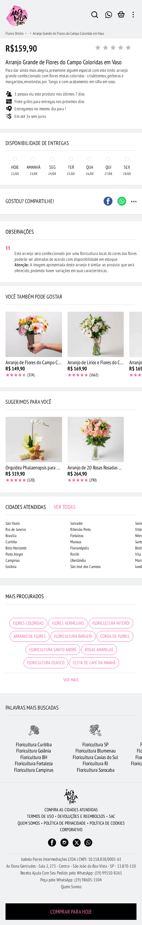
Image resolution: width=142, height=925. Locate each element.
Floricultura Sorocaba (95, 770)
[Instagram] (64, 846)
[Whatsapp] (88, 846)
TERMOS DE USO (40, 816)
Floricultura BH (33, 757)
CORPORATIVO (71, 830)
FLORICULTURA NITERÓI (111, 623)
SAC (112, 816)
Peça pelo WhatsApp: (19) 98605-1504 (71, 880)
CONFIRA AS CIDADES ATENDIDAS (71, 810)
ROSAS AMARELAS (99, 650)
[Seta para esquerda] (7, 129)
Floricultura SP (95, 744)
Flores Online (15, 33)
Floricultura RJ (95, 763)
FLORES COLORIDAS (28, 623)
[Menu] (133, 15)
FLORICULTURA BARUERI (73, 636)
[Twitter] (77, 843)
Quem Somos (71, 887)
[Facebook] (52, 846)
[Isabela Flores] (71, 796)
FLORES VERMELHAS (68, 623)
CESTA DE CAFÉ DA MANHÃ (94, 663)
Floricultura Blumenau (95, 750)
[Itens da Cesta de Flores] (121, 16)
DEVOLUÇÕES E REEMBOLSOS (81, 816)
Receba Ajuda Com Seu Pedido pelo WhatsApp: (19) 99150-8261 (71, 873)
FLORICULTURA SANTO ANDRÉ (53, 650)
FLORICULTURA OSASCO (45, 663)
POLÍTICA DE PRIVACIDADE (65, 823)
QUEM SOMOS (29, 823)
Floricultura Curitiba (34, 744)
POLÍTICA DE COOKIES (107, 823)
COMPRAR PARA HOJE (71, 911)
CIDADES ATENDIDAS (40, 506)
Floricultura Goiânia (33, 750)
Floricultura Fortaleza (34, 763)
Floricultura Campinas (33, 770)
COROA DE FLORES (115, 636)
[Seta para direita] (135, 129)
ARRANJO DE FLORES (29, 636)
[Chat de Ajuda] (108, 14)
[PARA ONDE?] (95, 15)
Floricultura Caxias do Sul (95, 757)
